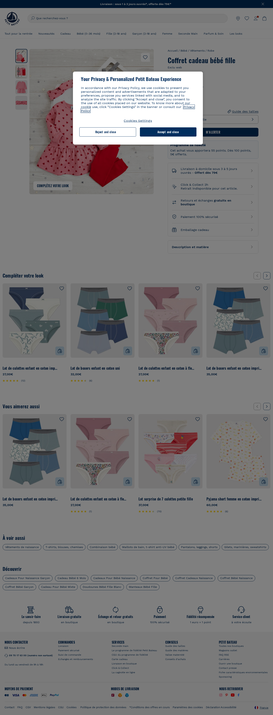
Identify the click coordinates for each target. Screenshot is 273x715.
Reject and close (105, 132)
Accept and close (168, 132)
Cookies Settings (138, 121)
